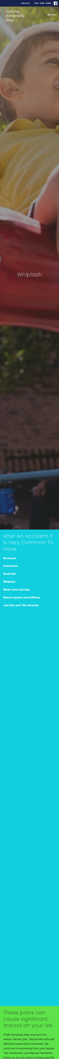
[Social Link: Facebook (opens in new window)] (55, 3)
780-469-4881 (42, 3)
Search (25, 3)
